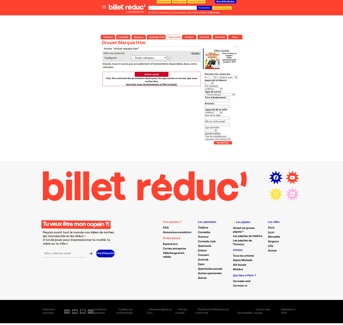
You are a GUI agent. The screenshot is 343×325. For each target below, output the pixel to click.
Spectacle (204, 246)
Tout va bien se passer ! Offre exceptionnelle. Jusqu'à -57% (229, 57)
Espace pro (170, 244)
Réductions (179, 1)
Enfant (202, 250)
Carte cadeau (197, 1)
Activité (203, 260)
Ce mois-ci (240, 286)
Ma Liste (214, 12)
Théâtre (203, 228)
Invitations (164, 1)
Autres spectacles (210, 273)
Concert (203, 255)
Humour (203, 237)
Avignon (273, 241)
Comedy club (207, 241)
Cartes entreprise (174, 249)
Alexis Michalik (242, 260)
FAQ (166, 228)
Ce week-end (241, 281)
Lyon (271, 232)
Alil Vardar (240, 265)
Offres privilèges (222, 8)
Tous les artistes (243, 256)
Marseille (274, 237)
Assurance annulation (177, 232)
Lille (270, 246)
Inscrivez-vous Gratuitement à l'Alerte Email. (151, 84)
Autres (202, 278)
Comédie (204, 232)
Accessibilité (245, 313)
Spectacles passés (210, 269)
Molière (238, 269)
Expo (201, 264)
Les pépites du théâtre (247, 236)
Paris (271, 228)
